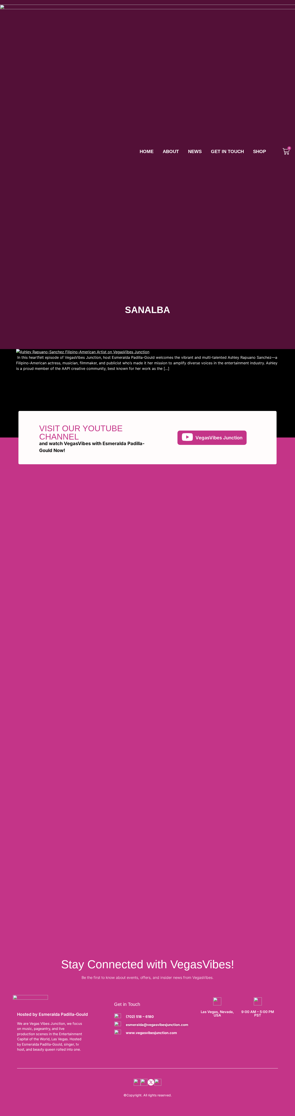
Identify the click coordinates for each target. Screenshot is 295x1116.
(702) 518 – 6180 (140, 1016)
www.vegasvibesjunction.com (151, 1033)
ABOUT (171, 151)
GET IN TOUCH (227, 151)
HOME (146, 151)
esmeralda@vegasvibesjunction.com (157, 1024)
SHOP (259, 151)
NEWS (195, 151)
